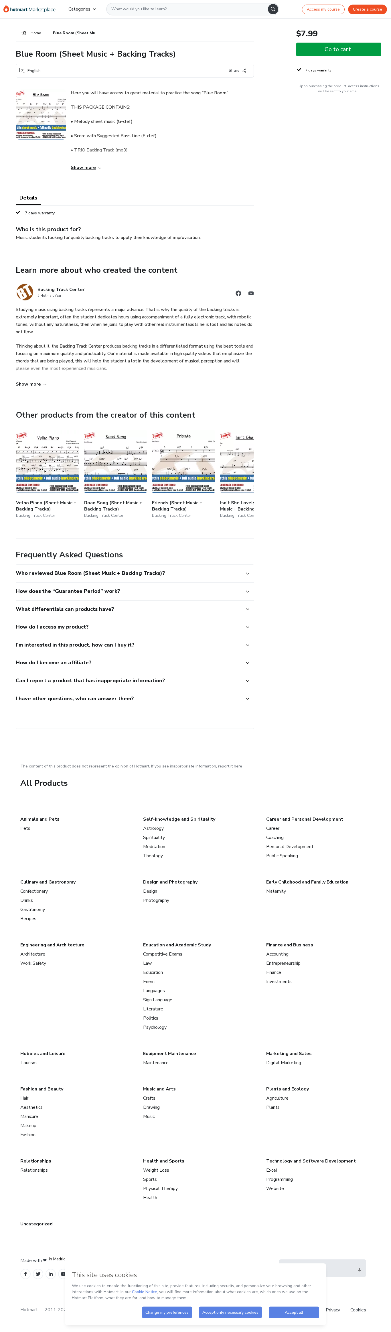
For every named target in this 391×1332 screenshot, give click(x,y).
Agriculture (277, 1098)
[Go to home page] (31, 9)
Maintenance (156, 1063)
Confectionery (34, 891)
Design (150, 891)
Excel (271, 1170)
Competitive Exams (162, 954)
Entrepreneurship (283, 963)
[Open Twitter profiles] (38, 1274)
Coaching (275, 837)
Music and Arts (159, 1089)
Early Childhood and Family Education (307, 882)
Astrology (153, 828)
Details (28, 197)
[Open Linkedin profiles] (50, 1274)
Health (150, 1198)
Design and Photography (170, 882)
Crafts (149, 1098)
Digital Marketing (283, 1063)
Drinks (26, 900)
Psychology (155, 1027)
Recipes (28, 919)
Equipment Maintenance (169, 1053)
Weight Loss (156, 1170)
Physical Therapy (160, 1188)
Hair (24, 1098)
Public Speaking (282, 856)
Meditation (154, 847)
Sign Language (157, 1000)
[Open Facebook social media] (238, 294)
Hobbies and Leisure (43, 1053)
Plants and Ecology (287, 1089)
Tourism (28, 1063)
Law (147, 963)
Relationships (35, 1161)
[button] (128, 573)
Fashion (27, 1135)
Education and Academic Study (177, 945)
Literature (153, 1009)
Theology (153, 856)
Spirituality (154, 837)
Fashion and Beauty (41, 1089)
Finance (273, 972)
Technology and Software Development (311, 1161)
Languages (154, 991)
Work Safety (33, 963)
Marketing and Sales (289, 1053)
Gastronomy (32, 909)
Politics (150, 1018)
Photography (156, 900)
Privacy (333, 1310)
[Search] (273, 9)
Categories (79, 9)
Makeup (28, 1125)
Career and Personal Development (304, 819)
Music (149, 1116)
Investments (279, 981)
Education (153, 972)
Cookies (358, 1310)
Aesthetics (31, 1107)
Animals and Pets (40, 819)
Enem (149, 981)
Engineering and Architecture (52, 945)
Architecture (32, 954)
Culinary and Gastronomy (48, 882)
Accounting (277, 954)
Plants (273, 1107)
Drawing (151, 1107)
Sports (150, 1179)
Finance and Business (289, 945)
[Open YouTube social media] (251, 294)
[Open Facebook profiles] (25, 1274)
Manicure (29, 1116)
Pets (25, 828)
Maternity (276, 891)
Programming (279, 1179)
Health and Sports (163, 1161)
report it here (230, 766)
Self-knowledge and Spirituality (179, 819)
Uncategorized (36, 1224)
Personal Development (289, 847)
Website (275, 1188)
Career (272, 828)
